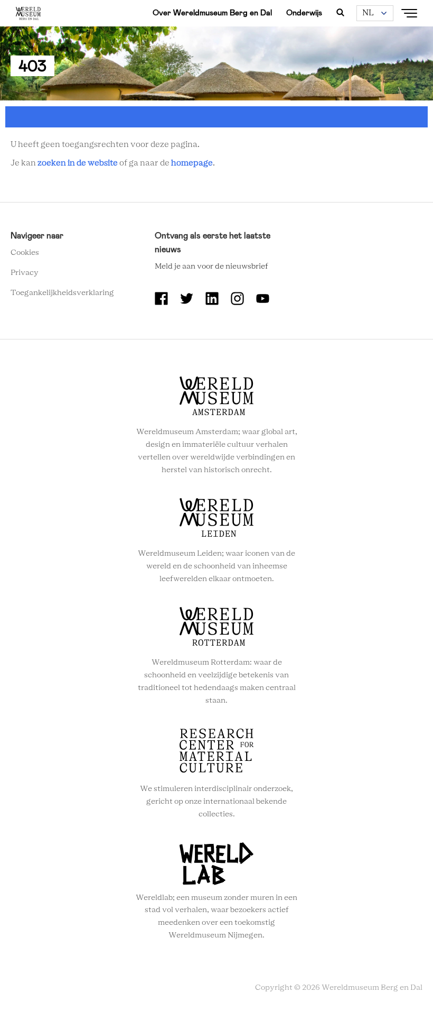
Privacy (25, 273)
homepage (192, 163)
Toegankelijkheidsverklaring (62, 293)
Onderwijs (304, 12)
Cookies (25, 252)
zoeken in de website (77, 163)
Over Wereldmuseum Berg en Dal (212, 12)
